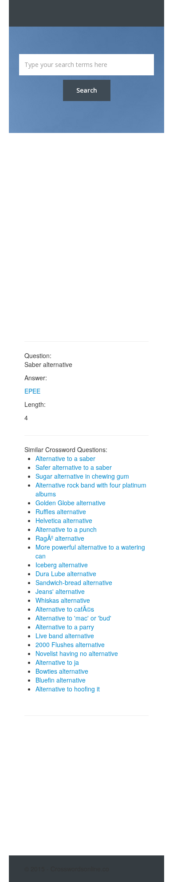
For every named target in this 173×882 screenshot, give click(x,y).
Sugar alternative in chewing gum (82, 476)
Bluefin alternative (60, 679)
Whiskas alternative (62, 600)
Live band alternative (64, 635)
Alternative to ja (57, 662)
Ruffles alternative (60, 511)
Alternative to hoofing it (67, 688)
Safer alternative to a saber (73, 467)
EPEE (32, 390)
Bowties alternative (61, 671)
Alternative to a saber (65, 458)
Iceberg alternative (61, 564)
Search (86, 90)
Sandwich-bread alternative (73, 582)
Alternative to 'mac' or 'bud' (73, 617)
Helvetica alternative (63, 520)
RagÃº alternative (59, 538)
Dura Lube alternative (65, 573)
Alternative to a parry (64, 626)
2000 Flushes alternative (70, 644)
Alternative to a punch (66, 529)
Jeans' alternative (60, 591)
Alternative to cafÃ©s (64, 609)
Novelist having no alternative (76, 653)
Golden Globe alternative (70, 502)
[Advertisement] (86, 237)
